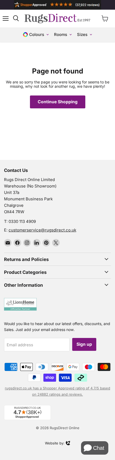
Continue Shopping (58, 101)
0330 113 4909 (22, 221)
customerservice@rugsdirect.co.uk (42, 230)
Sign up (84, 344)
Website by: (54, 443)
